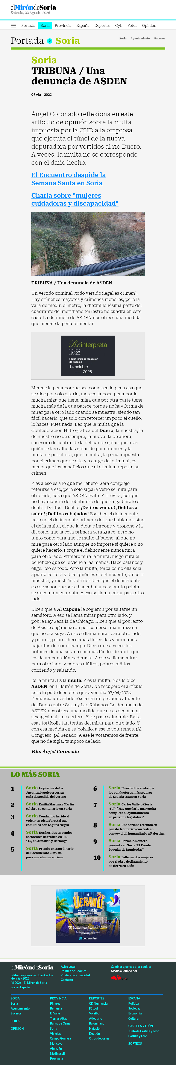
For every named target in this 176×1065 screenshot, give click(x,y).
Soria (45, 25)
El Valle (55, 1013)
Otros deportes (99, 1038)
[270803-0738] (88, 915)
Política (133, 1003)
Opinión (149, 25)
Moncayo (56, 1043)
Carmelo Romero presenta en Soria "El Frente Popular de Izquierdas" (130, 845)
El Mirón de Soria (48, 7)
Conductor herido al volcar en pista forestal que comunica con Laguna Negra (47, 821)
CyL (118, 25)
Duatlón (94, 1033)
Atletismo (95, 1018)
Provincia (63, 25)
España (83, 25)
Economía (135, 1013)
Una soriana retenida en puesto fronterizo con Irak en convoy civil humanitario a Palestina (136, 829)
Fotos (132, 25)
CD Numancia (98, 1003)
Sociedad (134, 1008)
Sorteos (135, 1043)
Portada (28, 25)
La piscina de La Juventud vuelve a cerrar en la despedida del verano (46, 793)
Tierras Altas (58, 1018)
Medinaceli (57, 1053)
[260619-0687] (88, 355)
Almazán (56, 1048)
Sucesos (159, 38)
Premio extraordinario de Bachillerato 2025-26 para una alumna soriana (50, 853)
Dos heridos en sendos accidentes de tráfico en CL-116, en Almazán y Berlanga (49, 837)
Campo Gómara (60, 1038)
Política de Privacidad (75, 975)
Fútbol (93, 1008)
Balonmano (96, 1023)
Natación (95, 1028)
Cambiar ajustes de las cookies (131, 966)
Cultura (133, 1018)
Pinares (55, 1003)
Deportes (102, 25)
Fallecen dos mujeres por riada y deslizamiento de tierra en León (131, 862)
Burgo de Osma (60, 1023)
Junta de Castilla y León (143, 1031)
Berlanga (56, 1008)
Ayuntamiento (140, 38)
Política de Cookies (73, 971)
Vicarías (55, 1033)
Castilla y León (140, 1026)
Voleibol (94, 1013)
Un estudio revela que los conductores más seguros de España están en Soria (131, 793)
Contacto (67, 979)
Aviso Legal (68, 966)
